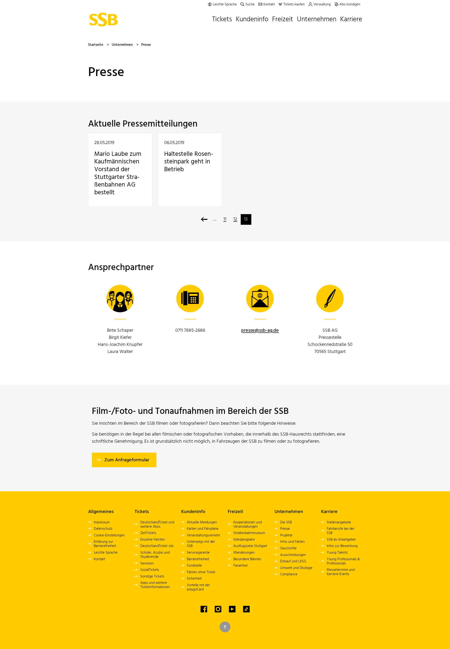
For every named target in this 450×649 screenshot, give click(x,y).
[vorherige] (204, 219)
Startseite (95, 45)
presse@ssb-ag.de (260, 330)
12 (235, 219)
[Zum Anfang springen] (225, 627)
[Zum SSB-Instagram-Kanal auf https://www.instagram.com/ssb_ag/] (218, 609)
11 (224, 219)
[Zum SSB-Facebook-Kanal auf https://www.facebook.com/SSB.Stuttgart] (204, 609)
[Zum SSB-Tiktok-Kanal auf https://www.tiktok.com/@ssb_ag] (246, 609)
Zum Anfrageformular (126, 460)
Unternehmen (122, 45)
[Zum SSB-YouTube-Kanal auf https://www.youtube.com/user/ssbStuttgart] (232, 609)
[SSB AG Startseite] (105, 19)
